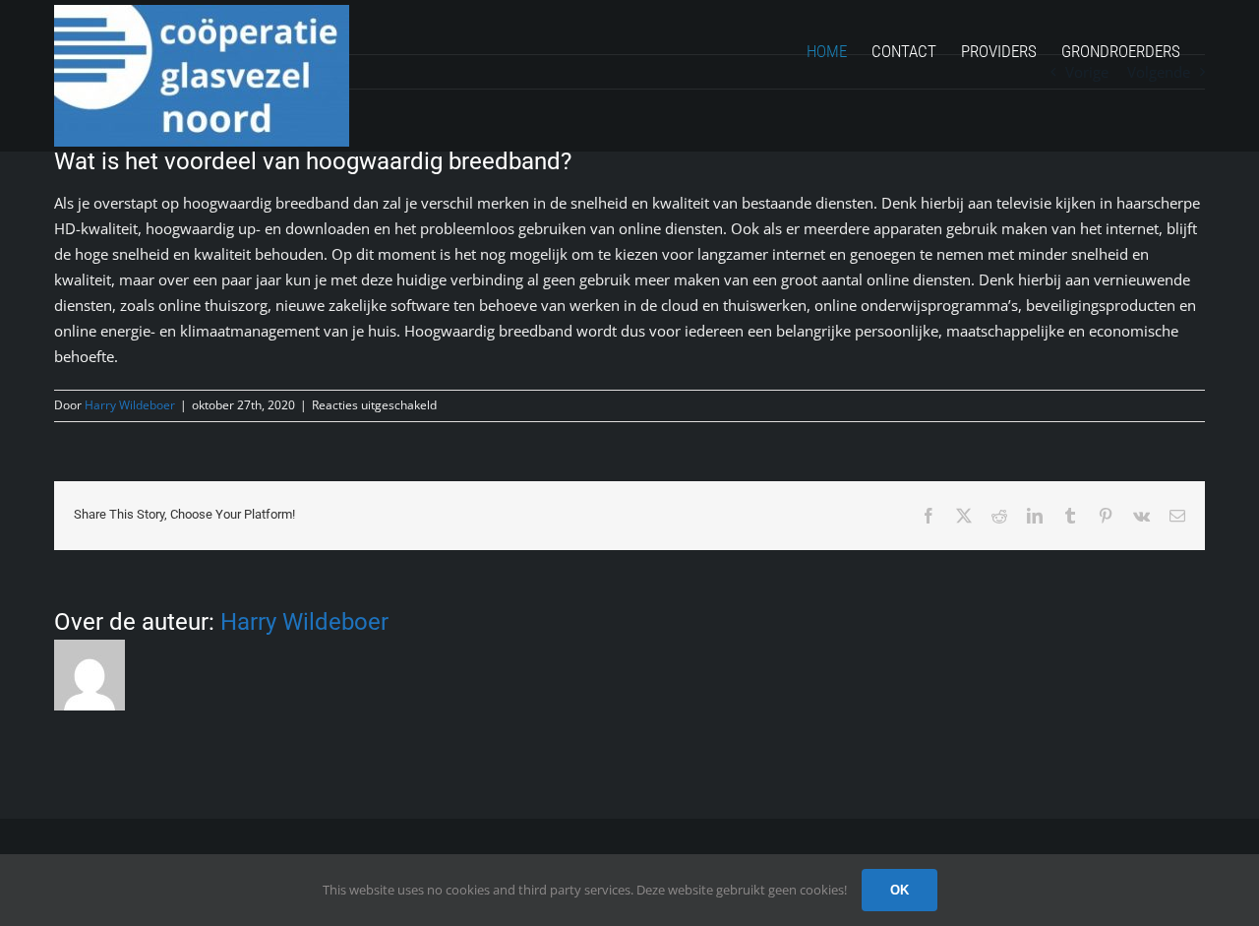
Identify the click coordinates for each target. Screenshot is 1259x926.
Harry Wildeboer (130, 405)
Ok (899, 890)
